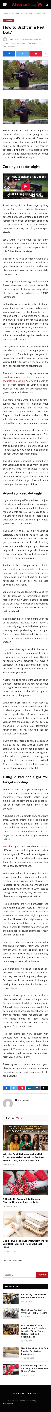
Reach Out (18, 1394)
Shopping (8, 21)
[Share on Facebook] (9, 53)
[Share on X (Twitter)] (22, 53)
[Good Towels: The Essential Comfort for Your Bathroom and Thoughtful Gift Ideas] (25, 1224)
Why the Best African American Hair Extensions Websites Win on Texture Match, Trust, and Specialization (23, 1157)
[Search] (46, 4)
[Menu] (5, 4)
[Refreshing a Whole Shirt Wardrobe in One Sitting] (11, 1298)
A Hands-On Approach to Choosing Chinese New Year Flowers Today (34, 1368)
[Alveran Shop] (27, 4)
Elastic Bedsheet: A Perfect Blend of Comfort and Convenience (34, 1351)
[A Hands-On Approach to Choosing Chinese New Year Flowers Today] (25, 1182)
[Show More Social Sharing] (45, 53)
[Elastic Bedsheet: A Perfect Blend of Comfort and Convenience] (11, 1352)
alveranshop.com (10, 1403)
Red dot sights (11, 846)
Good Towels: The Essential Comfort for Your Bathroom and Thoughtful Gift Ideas (25, 1244)
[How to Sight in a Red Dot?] (25, 75)
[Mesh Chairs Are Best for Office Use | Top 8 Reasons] (11, 1313)
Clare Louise (16, 39)
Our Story (32, 1394)
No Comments (36, 43)
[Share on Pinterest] (35, 53)
